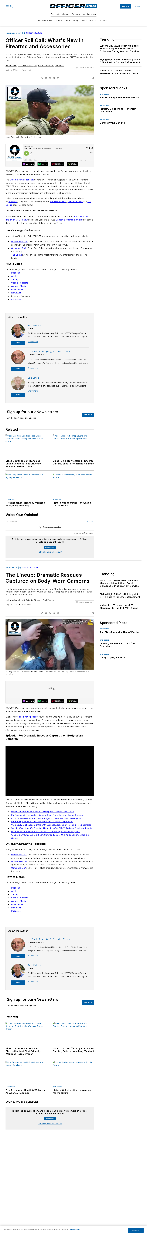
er (20, 299)
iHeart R (15, 289)
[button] (7, 6)
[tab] (12, 522)
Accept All (135, 1230)
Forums (58, 21)
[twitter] (50, 78)
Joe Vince (59, 65)
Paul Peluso (11, 65)
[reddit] (54, 78)
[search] (11, 6)
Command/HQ (72, 21)
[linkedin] (46, 78)
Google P (15, 283)
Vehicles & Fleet (89, 21)
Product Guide (45, 21)
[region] (50, 528)
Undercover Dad (58, 201)
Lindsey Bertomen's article (69, 220)
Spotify (14, 279)
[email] (58, 78)
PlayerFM (16, 292)
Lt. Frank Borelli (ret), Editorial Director (36, 65)
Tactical (104, 21)
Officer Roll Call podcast (22, 180)
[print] (93, 78)
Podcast (15, 299)
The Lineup (16, 255)
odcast (23, 283)
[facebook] (42, 78)
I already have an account (50, 552)
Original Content (13, 33)
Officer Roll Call (34, 33)
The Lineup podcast (28, 717)
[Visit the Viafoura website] (88, 533)
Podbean (12, 201)
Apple (14, 276)
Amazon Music (18, 286)
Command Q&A (75, 201)
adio (21, 289)
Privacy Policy (75, 1229)
